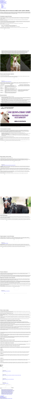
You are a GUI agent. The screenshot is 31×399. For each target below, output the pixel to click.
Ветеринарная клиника (2, 0)
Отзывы (2, 6)
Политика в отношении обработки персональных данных (6, 398)
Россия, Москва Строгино (3, 1)
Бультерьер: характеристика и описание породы (6, 81)
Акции (2, 5)
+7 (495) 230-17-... (3, 2)
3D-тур (2, 7)
